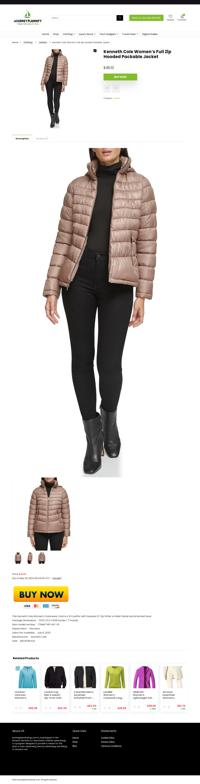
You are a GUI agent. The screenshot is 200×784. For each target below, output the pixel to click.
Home (45, 34)
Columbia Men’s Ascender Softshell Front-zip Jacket (83, 696)
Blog (74, 745)
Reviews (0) (42, 138)
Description (22, 138)
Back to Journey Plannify (146, 18)
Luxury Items (86, 34)
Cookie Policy (107, 737)
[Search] (120, 18)
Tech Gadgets (107, 34)
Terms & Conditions (111, 745)
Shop (56, 34)
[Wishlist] (170, 16)
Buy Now (120, 77)
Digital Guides (150, 34)
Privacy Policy (108, 741)
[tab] (22, 138)
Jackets (43, 42)
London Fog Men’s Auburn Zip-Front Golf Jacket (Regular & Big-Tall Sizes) (54, 697)
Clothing (67, 34)
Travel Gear (129, 34)
